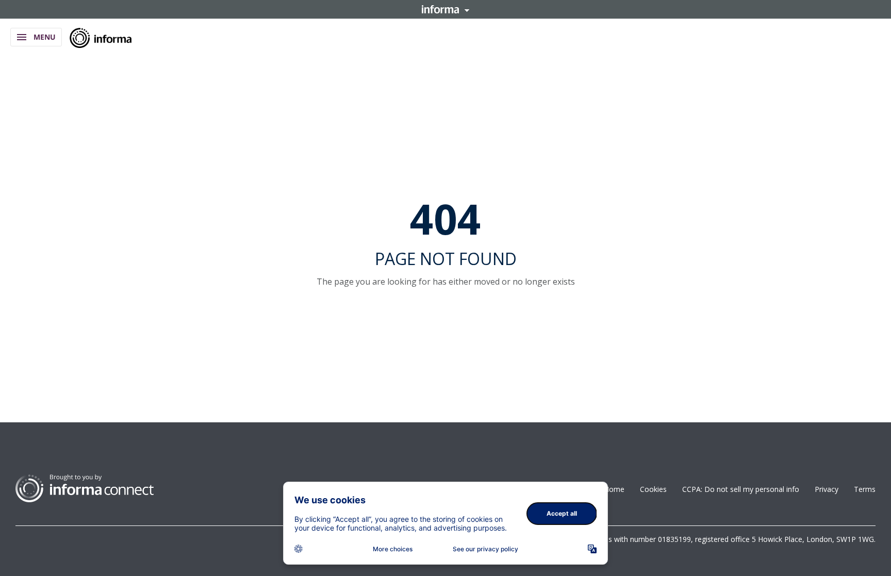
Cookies (653, 489)
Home (614, 489)
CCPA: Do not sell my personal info (740, 489)
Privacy (826, 489)
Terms (865, 489)
